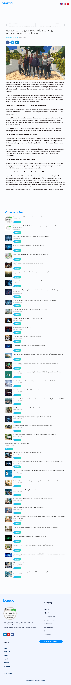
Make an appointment (51, 641)
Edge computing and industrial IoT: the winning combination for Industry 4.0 (35, 300)
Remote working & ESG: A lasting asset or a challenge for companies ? (33, 545)
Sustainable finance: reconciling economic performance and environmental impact (37, 481)
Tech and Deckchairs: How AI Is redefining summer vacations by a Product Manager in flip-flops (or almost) (39, 517)
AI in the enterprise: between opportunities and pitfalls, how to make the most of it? (38, 461)
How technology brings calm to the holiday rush (27, 318)
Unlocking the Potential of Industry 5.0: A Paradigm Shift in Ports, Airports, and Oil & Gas (39, 399)
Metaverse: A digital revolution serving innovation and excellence (32, 425)
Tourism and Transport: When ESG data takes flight (28, 508)
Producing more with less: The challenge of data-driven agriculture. (33, 272)
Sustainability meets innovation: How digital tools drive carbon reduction (34, 434)
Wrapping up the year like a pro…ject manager (27, 336)
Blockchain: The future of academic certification (27, 452)
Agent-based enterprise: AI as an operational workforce (29, 245)
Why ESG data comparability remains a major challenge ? (30, 309)
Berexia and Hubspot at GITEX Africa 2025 (17, 443)
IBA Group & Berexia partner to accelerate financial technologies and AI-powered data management (38, 471)
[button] (57, 4)
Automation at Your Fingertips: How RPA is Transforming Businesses (33, 572)
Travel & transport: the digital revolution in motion (28, 490)
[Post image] (8, 219)
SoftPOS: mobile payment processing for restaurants (29, 263)
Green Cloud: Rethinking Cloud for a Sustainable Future (29, 536)
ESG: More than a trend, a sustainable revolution (27, 408)
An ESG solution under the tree (22, 327)
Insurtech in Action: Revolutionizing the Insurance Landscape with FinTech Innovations (38, 381)
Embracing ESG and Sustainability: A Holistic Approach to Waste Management (36, 363)
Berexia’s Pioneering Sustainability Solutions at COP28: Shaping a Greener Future (37, 372)
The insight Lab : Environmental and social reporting (29, 563)
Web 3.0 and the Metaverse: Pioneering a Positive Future (29, 345)
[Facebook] (12, 634)
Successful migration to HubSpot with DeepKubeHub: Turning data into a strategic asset (39, 554)
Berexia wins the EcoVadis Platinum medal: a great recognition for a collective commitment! (36, 226)
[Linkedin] (5, 634)
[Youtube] (8, 634)
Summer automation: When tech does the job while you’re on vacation (33, 499)
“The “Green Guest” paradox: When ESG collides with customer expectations (35, 527)
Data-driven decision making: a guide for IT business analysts (31, 236)
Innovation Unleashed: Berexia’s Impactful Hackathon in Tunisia (32, 390)
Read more (17, 222)
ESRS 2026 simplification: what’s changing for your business (30, 254)
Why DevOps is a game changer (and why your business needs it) (32, 417)
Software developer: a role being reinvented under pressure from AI (33, 281)
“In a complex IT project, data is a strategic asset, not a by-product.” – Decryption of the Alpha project (38, 290)
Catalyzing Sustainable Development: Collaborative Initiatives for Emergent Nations (38, 354)
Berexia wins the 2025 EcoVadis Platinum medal (27, 217)
